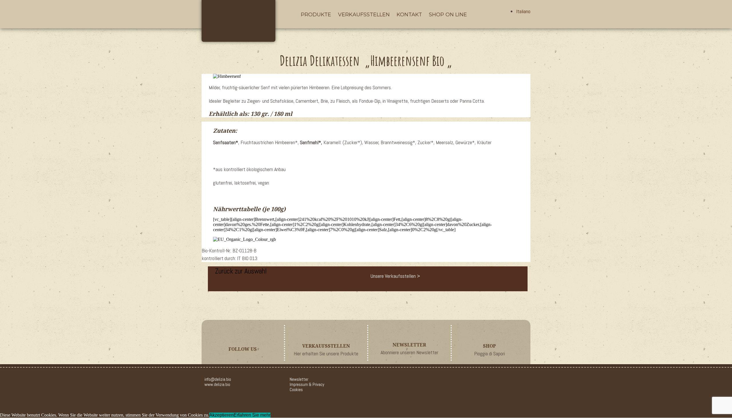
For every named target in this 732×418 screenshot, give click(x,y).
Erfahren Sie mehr (252, 415)
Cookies (296, 389)
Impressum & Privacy (307, 384)
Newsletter (299, 379)
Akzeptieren (221, 415)
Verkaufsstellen (364, 14)
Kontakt (409, 14)
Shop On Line (448, 14)
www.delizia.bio (217, 384)
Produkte (316, 14)
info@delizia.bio (217, 379)
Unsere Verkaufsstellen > (395, 276)
